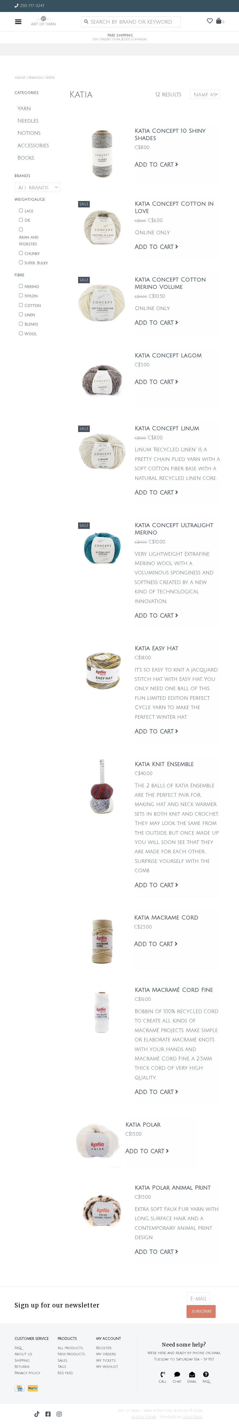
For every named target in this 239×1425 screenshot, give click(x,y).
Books (25, 158)
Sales (62, 1361)
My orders (106, 1354)
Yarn (24, 108)
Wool (30, 334)
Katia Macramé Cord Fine (174, 990)
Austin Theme (143, 1417)
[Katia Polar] (97, 1142)
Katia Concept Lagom (168, 355)
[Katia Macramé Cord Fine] (102, 1013)
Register (103, 1348)
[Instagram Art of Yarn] (59, 1414)
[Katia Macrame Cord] (102, 940)
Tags (62, 1367)
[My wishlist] (210, 21)
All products (70, 1348)
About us (23, 1354)
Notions (29, 133)
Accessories (33, 145)
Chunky (32, 254)
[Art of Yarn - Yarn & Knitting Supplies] (50, 21)
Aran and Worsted (28, 240)
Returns (22, 1367)
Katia (50, 78)
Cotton (32, 306)
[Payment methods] (21, 1390)
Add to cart (154, 164)
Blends (31, 324)
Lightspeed (193, 1417)
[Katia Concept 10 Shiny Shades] (102, 153)
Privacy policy (27, 1373)
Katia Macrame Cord (166, 918)
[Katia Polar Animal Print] (102, 1210)
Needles (27, 121)
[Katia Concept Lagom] (102, 378)
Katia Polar (143, 1125)
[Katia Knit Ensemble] (102, 787)
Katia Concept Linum (167, 428)
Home (20, 78)
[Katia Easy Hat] (102, 671)
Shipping (22, 1361)
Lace (28, 211)
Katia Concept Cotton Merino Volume (170, 283)
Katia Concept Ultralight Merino (174, 529)
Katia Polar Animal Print (173, 1188)
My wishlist (107, 1367)
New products (71, 1354)
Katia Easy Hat (156, 648)
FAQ (18, 1348)
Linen (29, 315)
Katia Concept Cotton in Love (174, 207)
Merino (31, 287)
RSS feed (65, 1373)
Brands (35, 78)
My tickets (106, 1361)
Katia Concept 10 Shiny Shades (170, 134)
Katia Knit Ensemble (164, 764)
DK (27, 220)
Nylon (31, 296)
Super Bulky (36, 263)
